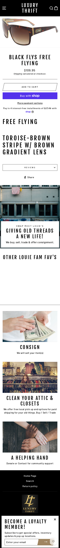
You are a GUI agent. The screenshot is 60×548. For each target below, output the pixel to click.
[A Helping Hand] (30, 437)
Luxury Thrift (30, 8)
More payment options (29, 103)
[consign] (30, 326)
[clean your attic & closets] (30, 377)
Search (30, 481)
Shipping (18, 73)
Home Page (30, 475)
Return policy (30, 486)
